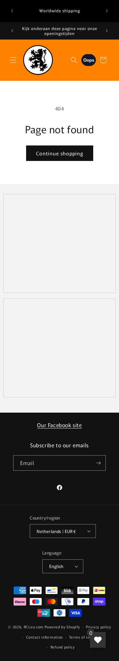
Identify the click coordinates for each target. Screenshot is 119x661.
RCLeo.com (34, 626)
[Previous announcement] (12, 11)
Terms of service (84, 637)
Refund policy (63, 646)
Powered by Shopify (62, 626)
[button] (13, 60)
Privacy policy (98, 626)
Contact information (44, 637)
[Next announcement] (106, 11)
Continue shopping (59, 153)
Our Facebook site (59, 425)
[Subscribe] (98, 463)
